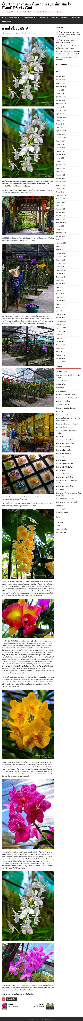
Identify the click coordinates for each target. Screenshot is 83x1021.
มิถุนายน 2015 (60, 290)
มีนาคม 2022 (60, 192)
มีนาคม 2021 (60, 229)
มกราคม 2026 (60, 100)
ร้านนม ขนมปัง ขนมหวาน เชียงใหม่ (67, 424)
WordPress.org (61, 532)
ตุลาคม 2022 (60, 171)
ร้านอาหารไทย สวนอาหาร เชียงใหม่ (67, 502)
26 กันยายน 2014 (9, 33)
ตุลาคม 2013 (60, 352)
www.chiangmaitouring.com (47, 1019)
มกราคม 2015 (60, 301)
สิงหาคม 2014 (60, 318)
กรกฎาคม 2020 (61, 256)
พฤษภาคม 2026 (61, 87)
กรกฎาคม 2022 (61, 182)
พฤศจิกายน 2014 (61, 307)
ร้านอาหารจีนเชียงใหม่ (63, 446)
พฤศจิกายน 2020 (61, 243)
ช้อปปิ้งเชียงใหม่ (61, 384)
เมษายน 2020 (60, 263)
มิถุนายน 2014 (60, 324)
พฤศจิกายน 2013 (61, 348)
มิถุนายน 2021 (60, 219)
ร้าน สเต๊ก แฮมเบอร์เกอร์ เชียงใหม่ (66, 394)
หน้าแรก (4, 17)
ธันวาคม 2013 (60, 345)
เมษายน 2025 (60, 121)
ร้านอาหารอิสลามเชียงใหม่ (64, 477)
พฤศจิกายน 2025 (61, 104)
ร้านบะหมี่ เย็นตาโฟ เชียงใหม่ (65, 427)
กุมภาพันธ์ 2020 (61, 270)
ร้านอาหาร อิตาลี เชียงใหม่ (64, 440)
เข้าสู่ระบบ (59, 522)
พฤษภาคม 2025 (61, 117)
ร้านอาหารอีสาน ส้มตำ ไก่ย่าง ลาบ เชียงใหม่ (67, 482)
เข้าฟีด (58, 526)
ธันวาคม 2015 (60, 287)
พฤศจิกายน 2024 (61, 131)
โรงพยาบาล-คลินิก (6, 21)
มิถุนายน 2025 (60, 114)
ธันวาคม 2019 (60, 277)
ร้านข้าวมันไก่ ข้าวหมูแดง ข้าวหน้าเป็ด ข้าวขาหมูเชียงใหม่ (68, 419)
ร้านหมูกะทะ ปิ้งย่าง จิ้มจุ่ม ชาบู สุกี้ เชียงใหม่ (66, 432)
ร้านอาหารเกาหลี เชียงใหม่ (64, 486)
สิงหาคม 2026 (60, 76)
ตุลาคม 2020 (60, 246)
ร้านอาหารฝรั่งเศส (61, 470)
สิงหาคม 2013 (60, 358)
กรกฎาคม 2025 (61, 110)
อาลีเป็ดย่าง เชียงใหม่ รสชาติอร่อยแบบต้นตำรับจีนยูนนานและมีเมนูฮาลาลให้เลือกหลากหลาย (68, 34)
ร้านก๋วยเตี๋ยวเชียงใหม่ (63, 401)
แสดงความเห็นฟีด (61, 529)
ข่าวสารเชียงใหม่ (61, 381)
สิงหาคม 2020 (60, 253)
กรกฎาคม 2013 (61, 362)
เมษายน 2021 (60, 226)
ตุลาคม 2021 (60, 205)
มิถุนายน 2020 (60, 260)
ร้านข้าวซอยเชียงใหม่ (62, 415)
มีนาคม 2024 (60, 144)
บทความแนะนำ (61, 391)
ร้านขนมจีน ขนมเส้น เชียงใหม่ (65, 408)
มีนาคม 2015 (60, 294)
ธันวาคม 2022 (60, 168)
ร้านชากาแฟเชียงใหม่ (30, 17)
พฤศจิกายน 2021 (61, 202)
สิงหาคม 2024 (60, 134)
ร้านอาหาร (59, 436)
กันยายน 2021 (60, 209)
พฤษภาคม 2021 (61, 222)
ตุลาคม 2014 (60, 311)
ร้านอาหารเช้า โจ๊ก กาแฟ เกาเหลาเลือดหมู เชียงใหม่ (68, 494)
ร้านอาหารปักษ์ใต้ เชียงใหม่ (64, 467)
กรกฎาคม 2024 (61, 137)
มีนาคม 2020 (60, 267)
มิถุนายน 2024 (60, 141)
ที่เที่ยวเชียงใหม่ (44, 17)
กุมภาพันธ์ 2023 (61, 165)
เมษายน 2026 (60, 90)
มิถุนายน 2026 (60, 83)
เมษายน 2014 (60, 331)
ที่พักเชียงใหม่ (64, 17)
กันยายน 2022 (60, 175)
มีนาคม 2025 (60, 124)
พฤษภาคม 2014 (61, 328)
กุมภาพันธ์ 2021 (61, 233)
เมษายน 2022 (60, 188)
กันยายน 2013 (60, 355)
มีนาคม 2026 (60, 93)
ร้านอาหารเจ (60, 490)
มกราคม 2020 (60, 273)
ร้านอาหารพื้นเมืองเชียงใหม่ (64, 474)
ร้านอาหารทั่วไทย (75, 17)
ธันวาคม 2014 (60, 304)
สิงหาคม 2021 (60, 212)
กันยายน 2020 (60, 250)
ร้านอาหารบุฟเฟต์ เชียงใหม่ (64, 463)
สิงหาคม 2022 (60, 178)
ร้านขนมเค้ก (60, 411)
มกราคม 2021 (60, 236)
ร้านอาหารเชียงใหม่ (14, 17)
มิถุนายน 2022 (60, 185)
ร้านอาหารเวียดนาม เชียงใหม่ (65, 499)
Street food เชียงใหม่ (62, 372)
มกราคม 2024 (60, 148)
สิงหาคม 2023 (60, 154)
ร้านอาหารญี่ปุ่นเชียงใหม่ (63, 450)
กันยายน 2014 (60, 314)
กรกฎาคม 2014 (61, 321)
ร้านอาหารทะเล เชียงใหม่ (64, 453)
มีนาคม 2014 (60, 335)
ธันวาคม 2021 (60, 199)
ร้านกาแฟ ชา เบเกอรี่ (62, 405)
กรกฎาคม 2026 (61, 80)
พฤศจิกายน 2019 (61, 280)
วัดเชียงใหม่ (54, 17)
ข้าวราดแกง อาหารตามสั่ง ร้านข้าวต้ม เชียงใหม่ (68, 376)
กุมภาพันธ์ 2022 (61, 195)
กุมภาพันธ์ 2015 (61, 297)
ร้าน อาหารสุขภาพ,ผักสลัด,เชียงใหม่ (67, 398)
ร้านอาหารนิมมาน (61, 460)
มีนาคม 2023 (60, 161)
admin (19, 33)
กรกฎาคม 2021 (61, 216)
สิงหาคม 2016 (60, 284)
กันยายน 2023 (60, 151)
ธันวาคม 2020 (60, 239)
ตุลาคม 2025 (60, 107)
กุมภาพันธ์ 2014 (61, 338)
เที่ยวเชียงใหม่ (28, 33)
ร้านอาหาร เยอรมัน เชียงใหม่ (65, 443)
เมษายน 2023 (60, 158)
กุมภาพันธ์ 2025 (61, 127)
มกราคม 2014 (60, 341)
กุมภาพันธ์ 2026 (61, 97)
